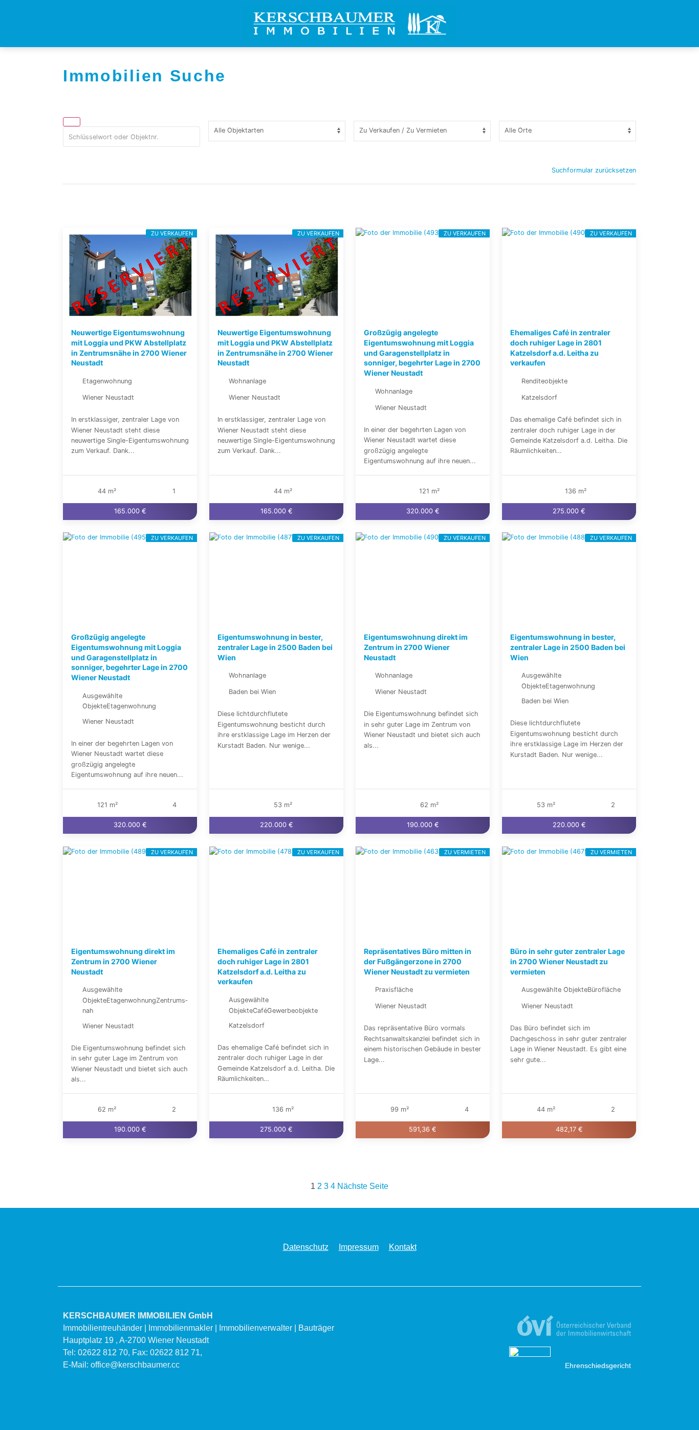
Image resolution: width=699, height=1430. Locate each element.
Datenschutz (306, 1247)
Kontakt (403, 1247)
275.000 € (569, 511)
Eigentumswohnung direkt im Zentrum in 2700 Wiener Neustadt (416, 647)
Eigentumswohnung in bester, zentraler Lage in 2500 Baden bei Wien (275, 647)
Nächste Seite (362, 1186)
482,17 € (569, 1129)
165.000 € (130, 511)
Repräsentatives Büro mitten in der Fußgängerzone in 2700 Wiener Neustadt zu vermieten (417, 961)
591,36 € (422, 1129)
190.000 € (423, 825)
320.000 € (423, 511)
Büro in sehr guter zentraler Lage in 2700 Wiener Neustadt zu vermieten (567, 961)
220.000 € (276, 825)
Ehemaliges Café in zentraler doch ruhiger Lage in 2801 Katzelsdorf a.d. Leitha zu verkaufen (560, 347)
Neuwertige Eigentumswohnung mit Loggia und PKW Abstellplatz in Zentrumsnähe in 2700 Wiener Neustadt (129, 347)
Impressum (359, 1247)
